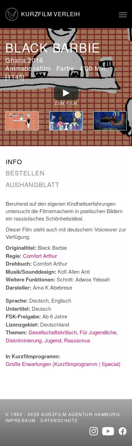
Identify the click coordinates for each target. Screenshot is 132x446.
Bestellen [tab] (25, 172)
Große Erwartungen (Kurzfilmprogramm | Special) (63, 363)
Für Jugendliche (98, 332)
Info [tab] (14, 161)
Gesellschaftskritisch (53, 332)
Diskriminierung (24, 340)
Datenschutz (59, 420)
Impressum (20, 420)
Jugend (52, 340)
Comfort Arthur (40, 255)
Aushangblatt (32, 184)
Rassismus (77, 340)
